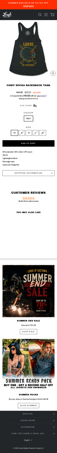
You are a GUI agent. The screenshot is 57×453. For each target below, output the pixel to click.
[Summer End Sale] (28, 291)
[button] (28, 95)
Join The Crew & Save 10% (27, 433)
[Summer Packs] (28, 365)
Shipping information (29, 173)
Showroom (27, 427)
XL (43, 133)
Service (28, 414)
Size (28, 127)
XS (14, 133)
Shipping (21, 98)
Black (28, 118)
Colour (28, 113)
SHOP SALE (28, 332)
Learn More (27, 420)
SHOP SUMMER (28, 405)
